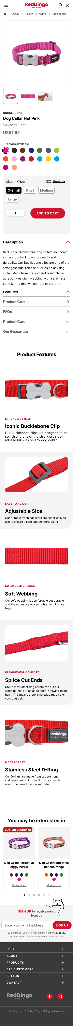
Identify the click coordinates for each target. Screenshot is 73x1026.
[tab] (36, 242)
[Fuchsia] (5, 167)
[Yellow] (48, 159)
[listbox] (35, 196)
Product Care (14, 321)
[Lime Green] (56, 150)
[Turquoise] (39, 159)
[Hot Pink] (5, 150)
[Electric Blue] (56, 159)
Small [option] (30, 190)
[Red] (31, 159)
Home (5, 14)
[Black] (14, 150)
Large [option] (12, 199)
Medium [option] (46, 190)
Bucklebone (59, 13)
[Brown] (22, 150)
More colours (19, 885)
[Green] (39, 150)
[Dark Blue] (31, 150)
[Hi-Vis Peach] (14, 167)
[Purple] (22, 159)
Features (10, 292)
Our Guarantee (15, 331)
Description (13, 242)
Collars (29, 13)
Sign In (67, 5)
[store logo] (36, 5)
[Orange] (5, 159)
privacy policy (57, 932)
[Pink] (14, 159)
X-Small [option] (14, 190)
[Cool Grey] (48, 150)
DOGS (15, 13)
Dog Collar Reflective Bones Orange (54, 865)
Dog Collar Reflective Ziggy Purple (19, 865)
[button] (11, 96)
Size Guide (59, 181)
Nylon (43, 13)
